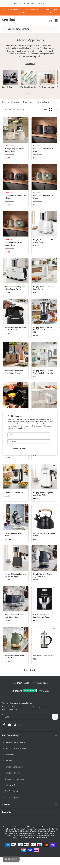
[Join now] (55, 717)
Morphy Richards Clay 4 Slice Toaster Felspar (14, 371)
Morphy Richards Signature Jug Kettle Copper (15, 575)
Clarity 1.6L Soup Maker (14, 493)
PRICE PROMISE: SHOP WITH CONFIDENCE (30, 3)
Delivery (8, 760)
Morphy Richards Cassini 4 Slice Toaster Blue (15, 616)
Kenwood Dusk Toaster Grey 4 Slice (16, 197)
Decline (13, 441)
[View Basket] (50, 20)
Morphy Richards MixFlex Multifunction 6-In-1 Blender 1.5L (44, 329)
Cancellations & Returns (15, 742)
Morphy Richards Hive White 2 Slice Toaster (44, 241)
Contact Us (9, 754)
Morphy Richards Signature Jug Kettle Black (15, 328)
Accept (13, 435)
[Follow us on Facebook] (4, 725)
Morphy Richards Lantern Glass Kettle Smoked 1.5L (43, 371)
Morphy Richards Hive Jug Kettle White (43, 288)
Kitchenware (27, 102)
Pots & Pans (7, 87)
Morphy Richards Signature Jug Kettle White (43, 494)
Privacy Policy (21, 428)
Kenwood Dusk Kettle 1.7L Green (43, 197)
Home (4, 102)
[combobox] (30, 29)
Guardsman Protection (14, 779)
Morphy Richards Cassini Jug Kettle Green (14, 656)
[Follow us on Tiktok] (20, 725)
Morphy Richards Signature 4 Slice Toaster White (15, 288)
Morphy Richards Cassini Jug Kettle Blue (42, 575)
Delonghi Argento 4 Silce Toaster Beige (14, 150)
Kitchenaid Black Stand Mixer (13, 534)
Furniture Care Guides (14, 767)
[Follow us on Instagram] (9, 725)
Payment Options (12, 797)
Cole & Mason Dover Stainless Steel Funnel (41, 616)
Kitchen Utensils (28, 87)
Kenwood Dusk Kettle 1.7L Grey (43, 150)
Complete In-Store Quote (15, 748)
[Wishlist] (45, 20)
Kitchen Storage (46, 87)
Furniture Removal (12, 773)
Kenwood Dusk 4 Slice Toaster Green (13, 244)
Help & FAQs (10, 785)
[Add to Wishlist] (25, 120)
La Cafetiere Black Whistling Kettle (44, 534)
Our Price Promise (12, 791)
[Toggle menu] (56, 20)
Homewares (15, 102)
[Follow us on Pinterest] (15, 725)
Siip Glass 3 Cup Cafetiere (43, 655)
